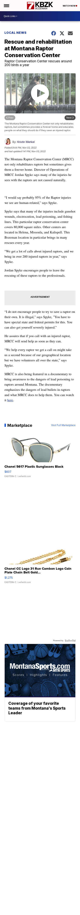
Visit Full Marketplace (63, 425)
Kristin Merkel (26, 142)
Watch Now (69, 6)
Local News (15, 33)
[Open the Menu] (6, 5)
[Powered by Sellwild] (70, 640)
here (10, 400)
